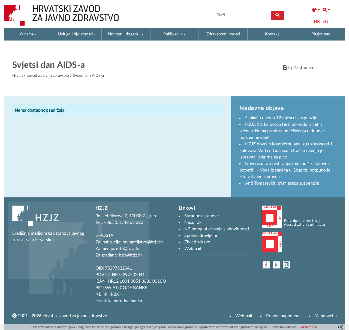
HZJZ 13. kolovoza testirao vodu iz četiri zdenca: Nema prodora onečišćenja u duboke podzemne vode (282, 131)
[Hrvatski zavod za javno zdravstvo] (61, 15)
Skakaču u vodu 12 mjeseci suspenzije (281, 118)
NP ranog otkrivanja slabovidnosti (216, 229)
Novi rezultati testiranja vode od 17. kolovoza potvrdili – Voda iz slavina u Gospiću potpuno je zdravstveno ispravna (285, 170)
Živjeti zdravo (197, 242)
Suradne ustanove (201, 216)
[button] (316, 10)
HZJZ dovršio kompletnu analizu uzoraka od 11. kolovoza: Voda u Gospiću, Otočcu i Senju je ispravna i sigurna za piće (287, 150)
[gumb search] (277, 15)
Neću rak (192, 222)
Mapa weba (325, 316)
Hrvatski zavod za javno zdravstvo (40, 76)
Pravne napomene (283, 316)
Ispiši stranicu (300, 68)
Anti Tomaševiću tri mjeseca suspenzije (282, 183)
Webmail (243, 316)
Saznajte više (308, 327)
